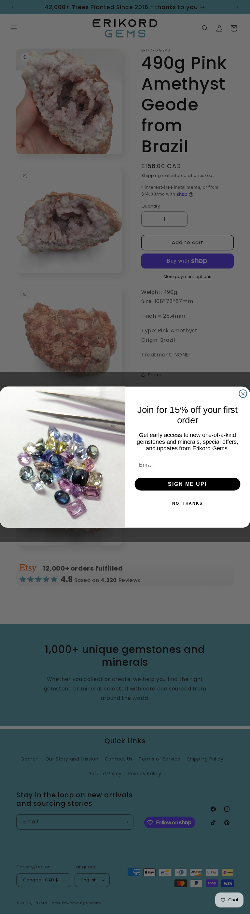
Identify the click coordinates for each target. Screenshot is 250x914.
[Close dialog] (243, 394)
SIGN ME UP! (187, 483)
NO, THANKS (187, 503)
